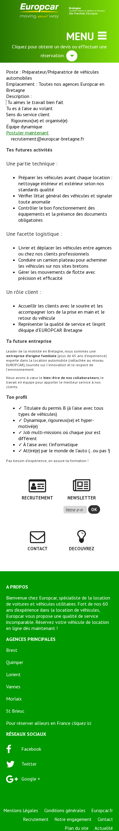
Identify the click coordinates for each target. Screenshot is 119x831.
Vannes (13, 686)
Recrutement (36, 819)
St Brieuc (15, 711)
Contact (105, 819)
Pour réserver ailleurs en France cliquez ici (48, 723)
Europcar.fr (102, 810)
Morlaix (14, 699)
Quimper (14, 662)
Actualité (104, 828)
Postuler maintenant (27, 133)
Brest (11, 650)
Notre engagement (73, 819)
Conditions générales (64, 810)
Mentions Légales (21, 810)
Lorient (13, 674)
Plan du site (76, 828)
